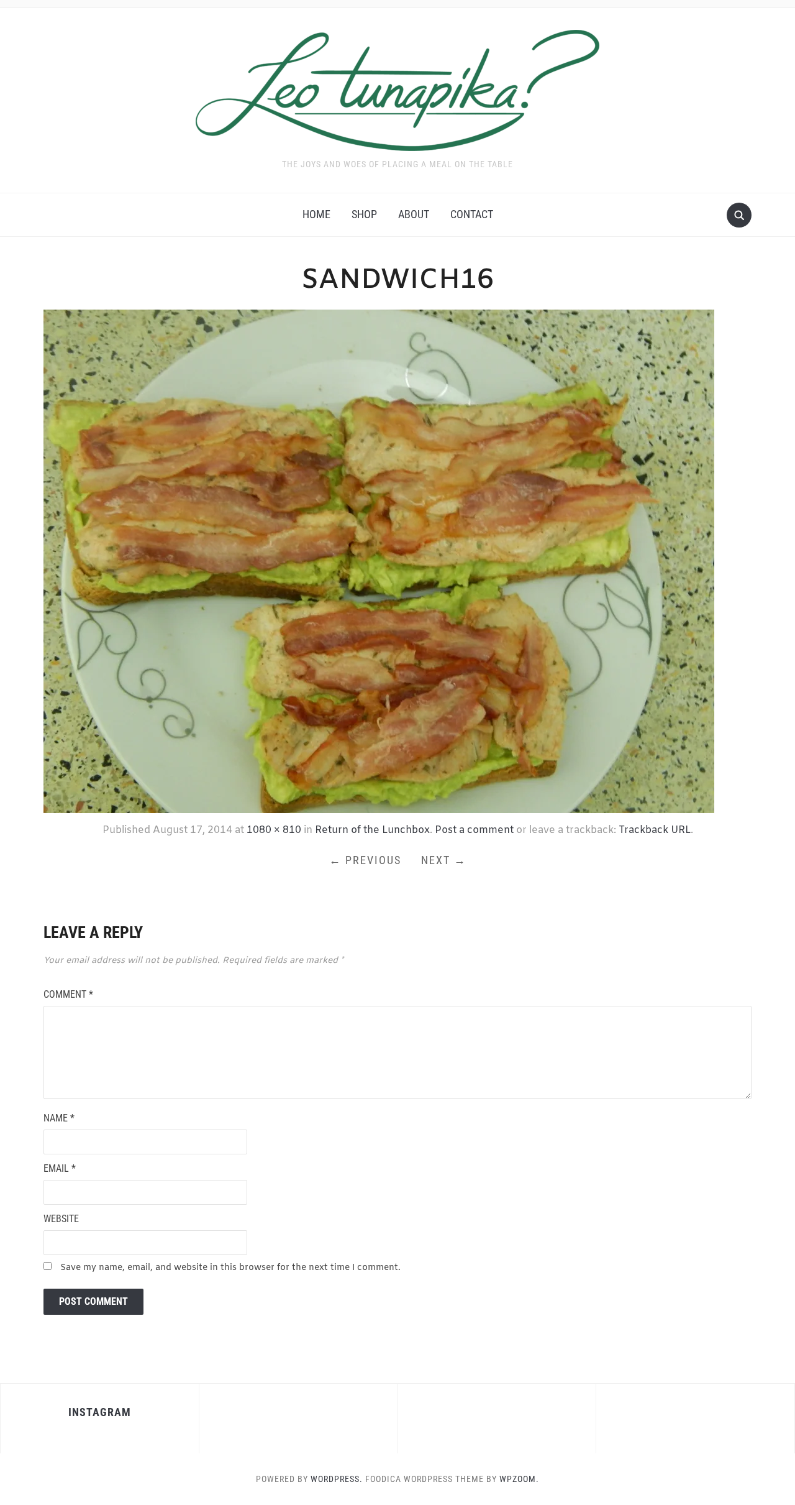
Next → (443, 860)
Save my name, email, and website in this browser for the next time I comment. (230, 1268)
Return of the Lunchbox (372, 830)
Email (59, 1168)
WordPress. (337, 1479)
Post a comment (474, 830)
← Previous (365, 860)
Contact (471, 214)
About (413, 214)
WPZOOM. (519, 1479)
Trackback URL (655, 830)
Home (316, 214)
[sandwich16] (378, 560)
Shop (364, 214)
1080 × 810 (274, 830)
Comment (68, 994)
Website (61, 1219)
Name (59, 1118)
